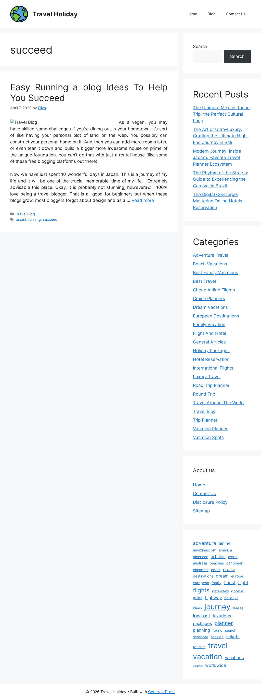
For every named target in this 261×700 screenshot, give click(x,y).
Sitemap (201, 510)
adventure (204, 543)
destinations (203, 576)
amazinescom (204, 550)
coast (215, 570)
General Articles (209, 342)
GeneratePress (161, 691)
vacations (234, 657)
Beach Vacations (210, 263)
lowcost (201, 616)
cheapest (200, 570)
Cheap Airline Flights (214, 289)
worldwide (215, 665)
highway (213, 597)
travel (218, 645)
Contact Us (236, 13)
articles (218, 556)
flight (243, 582)
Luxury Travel (206, 376)
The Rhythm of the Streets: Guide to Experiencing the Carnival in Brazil (220, 179)
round (218, 630)
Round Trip (204, 394)
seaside (217, 637)
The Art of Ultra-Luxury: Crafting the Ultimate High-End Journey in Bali (221, 136)
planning (201, 630)
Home (192, 13)
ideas (197, 608)
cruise (229, 569)
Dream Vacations (210, 307)
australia (200, 563)
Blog (211, 13)
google (237, 591)
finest (230, 582)
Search (200, 46)
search (230, 630)
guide (197, 598)
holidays (231, 598)
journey (217, 606)
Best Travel (204, 281)
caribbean (234, 563)
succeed (50, 219)
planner (224, 623)
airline (225, 543)
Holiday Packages (211, 350)
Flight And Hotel (209, 333)
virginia (198, 666)
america (225, 550)
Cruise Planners (209, 298)
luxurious (222, 615)
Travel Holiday (55, 14)
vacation (207, 656)
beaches (217, 563)
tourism (199, 647)
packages (202, 623)
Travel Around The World (218, 402)
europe (237, 576)
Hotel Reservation (211, 359)
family (216, 583)
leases (238, 608)
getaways (220, 591)
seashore (200, 637)
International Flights (213, 368)
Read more (143, 200)
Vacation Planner (210, 428)
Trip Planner (205, 420)
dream (222, 576)
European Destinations (216, 315)
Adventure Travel (210, 255)
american (200, 557)
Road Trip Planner (211, 385)
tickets (233, 636)
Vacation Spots (208, 437)
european (201, 583)
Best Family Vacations (215, 272)
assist (21, 219)
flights (201, 590)
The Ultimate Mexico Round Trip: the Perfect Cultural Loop (221, 114)
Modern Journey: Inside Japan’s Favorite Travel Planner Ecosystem (217, 158)
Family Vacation (209, 324)
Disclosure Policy (210, 502)
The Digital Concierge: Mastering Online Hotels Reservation (217, 201)
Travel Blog (25, 214)
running (34, 219)
